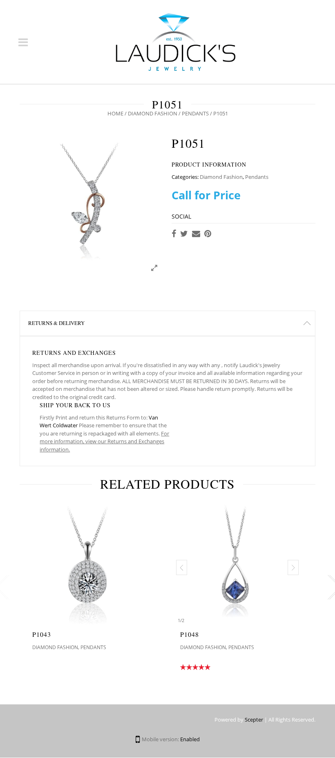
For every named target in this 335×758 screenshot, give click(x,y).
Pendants (195, 113)
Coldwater (65, 425)
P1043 (41, 634)
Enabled (190, 739)
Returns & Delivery (56, 323)
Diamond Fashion (152, 113)
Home (115, 113)
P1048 (189, 634)
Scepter (254, 719)
